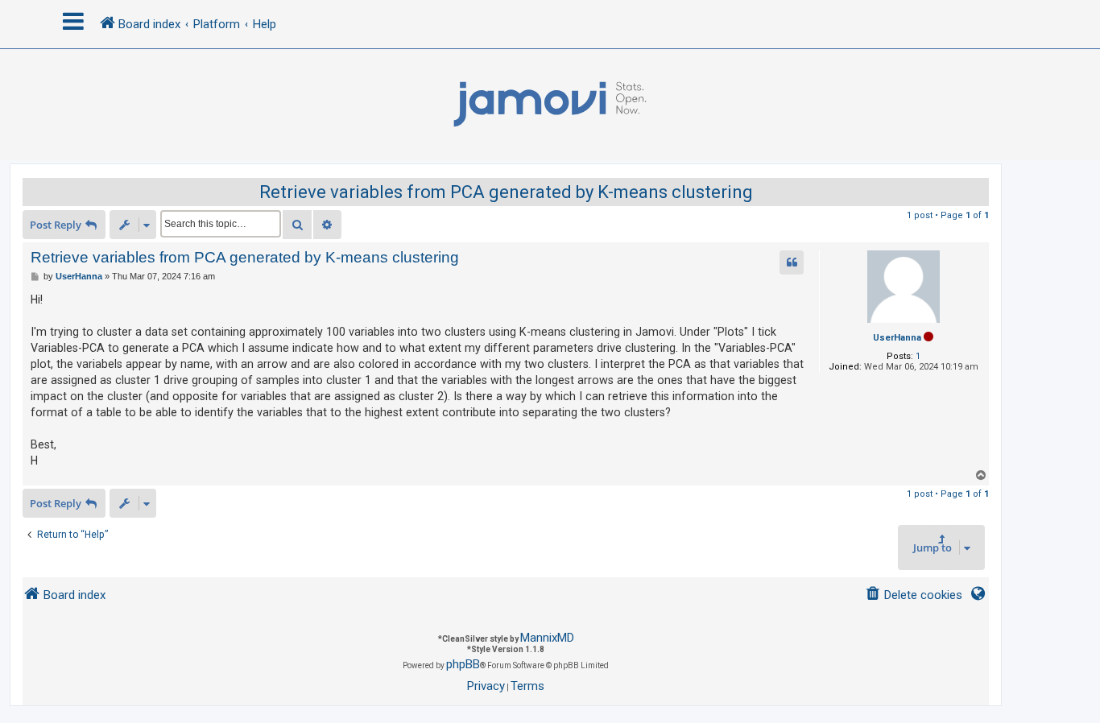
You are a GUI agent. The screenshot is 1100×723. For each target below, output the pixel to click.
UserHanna (897, 338)
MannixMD (547, 637)
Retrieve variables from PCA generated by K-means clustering (506, 192)
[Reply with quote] (792, 262)
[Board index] (550, 104)
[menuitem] (913, 595)
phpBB (463, 664)
